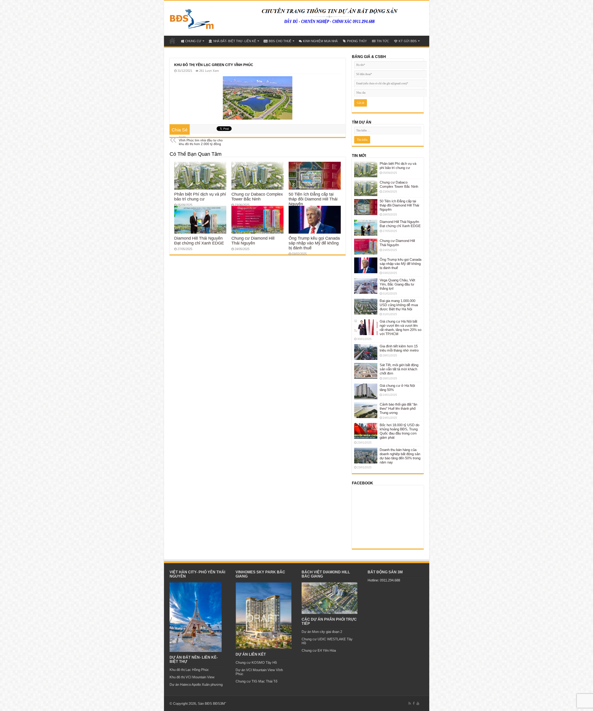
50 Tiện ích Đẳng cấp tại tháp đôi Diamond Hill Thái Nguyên (313, 199)
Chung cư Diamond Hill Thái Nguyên (252, 240)
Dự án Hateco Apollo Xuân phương (196, 684)
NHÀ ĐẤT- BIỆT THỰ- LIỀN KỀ (234, 41)
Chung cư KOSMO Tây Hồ (256, 662)
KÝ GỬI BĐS (408, 41)
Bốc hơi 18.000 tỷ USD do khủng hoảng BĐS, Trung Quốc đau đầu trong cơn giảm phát (399, 431)
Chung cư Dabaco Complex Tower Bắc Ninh (257, 196)
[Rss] (409, 703)
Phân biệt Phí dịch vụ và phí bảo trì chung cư (200, 196)
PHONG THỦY (357, 41)
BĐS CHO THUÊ (280, 41)
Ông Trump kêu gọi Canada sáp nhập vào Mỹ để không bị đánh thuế (314, 243)
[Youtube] (418, 703)
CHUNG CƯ (193, 41)
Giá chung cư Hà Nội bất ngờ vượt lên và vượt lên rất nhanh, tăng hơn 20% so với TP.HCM (400, 327)
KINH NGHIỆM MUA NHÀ (320, 41)
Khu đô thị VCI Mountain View (192, 677)
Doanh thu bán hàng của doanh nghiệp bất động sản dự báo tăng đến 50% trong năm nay (400, 456)
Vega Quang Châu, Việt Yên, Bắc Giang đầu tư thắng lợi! (397, 284)
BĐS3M (219, 703)
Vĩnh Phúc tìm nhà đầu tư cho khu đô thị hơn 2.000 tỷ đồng (201, 141)
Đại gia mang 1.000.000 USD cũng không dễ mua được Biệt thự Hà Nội (399, 305)
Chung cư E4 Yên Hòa (319, 650)
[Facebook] (413, 703)
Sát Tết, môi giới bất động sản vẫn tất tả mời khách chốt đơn (399, 369)
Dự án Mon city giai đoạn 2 (322, 632)
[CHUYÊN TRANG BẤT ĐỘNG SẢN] (190, 17)
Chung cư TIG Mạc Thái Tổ (256, 681)
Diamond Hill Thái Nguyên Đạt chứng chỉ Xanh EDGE (199, 240)
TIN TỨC (383, 41)
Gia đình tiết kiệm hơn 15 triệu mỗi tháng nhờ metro (399, 348)
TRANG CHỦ (172, 40)
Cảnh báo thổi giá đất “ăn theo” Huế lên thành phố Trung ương (398, 408)
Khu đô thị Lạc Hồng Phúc (189, 670)
